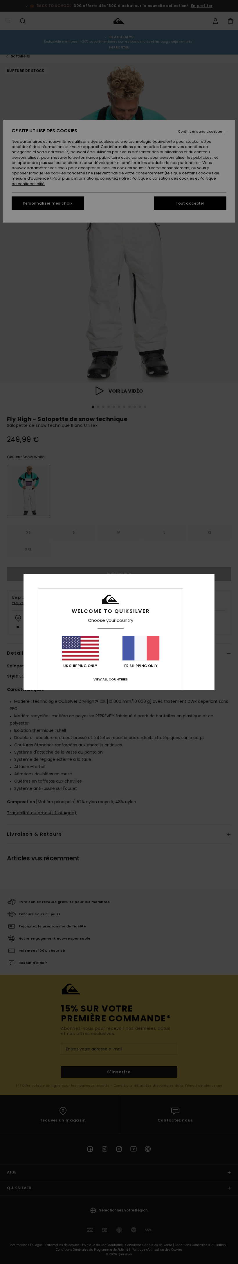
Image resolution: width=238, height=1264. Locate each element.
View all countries (110, 679)
